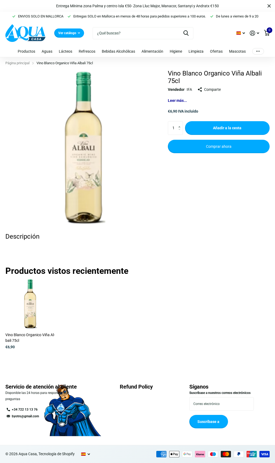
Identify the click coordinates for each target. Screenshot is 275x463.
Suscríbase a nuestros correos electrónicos (220, 393)
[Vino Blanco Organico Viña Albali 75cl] (30, 304)
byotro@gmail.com (25, 416)
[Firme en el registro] (254, 33)
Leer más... (177, 100)
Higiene (176, 51)
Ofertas (216, 51)
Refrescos (87, 51)
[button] (181, 123)
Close (269, 6)
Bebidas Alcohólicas (118, 51)
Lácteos (65, 51)
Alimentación (152, 51)
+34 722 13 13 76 (25, 409)
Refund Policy (136, 386)
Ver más (258, 51)
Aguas (47, 51)
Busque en (186, 33)
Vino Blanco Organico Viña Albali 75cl (30, 338)
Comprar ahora (218, 146)
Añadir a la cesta (227, 128)
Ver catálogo (67, 33)
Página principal (17, 63)
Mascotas (237, 51)
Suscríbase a (208, 421)
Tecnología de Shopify (56, 454)
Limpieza (196, 51)
